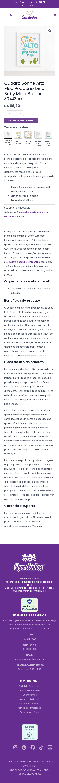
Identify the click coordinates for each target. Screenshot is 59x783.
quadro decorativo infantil (23, 261)
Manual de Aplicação (29, 699)
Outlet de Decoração (29, 686)
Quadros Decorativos (27, 212)
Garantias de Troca (29, 712)
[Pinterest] (24, 747)
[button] (11, 15)
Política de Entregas (29, 703)
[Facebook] (32, 747)
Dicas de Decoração (29, 690)
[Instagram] (15, 747)
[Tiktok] (41, 747)
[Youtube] (50, 747)
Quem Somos (29, 695)
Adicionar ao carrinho (21, 120)
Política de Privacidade (29, 708)
